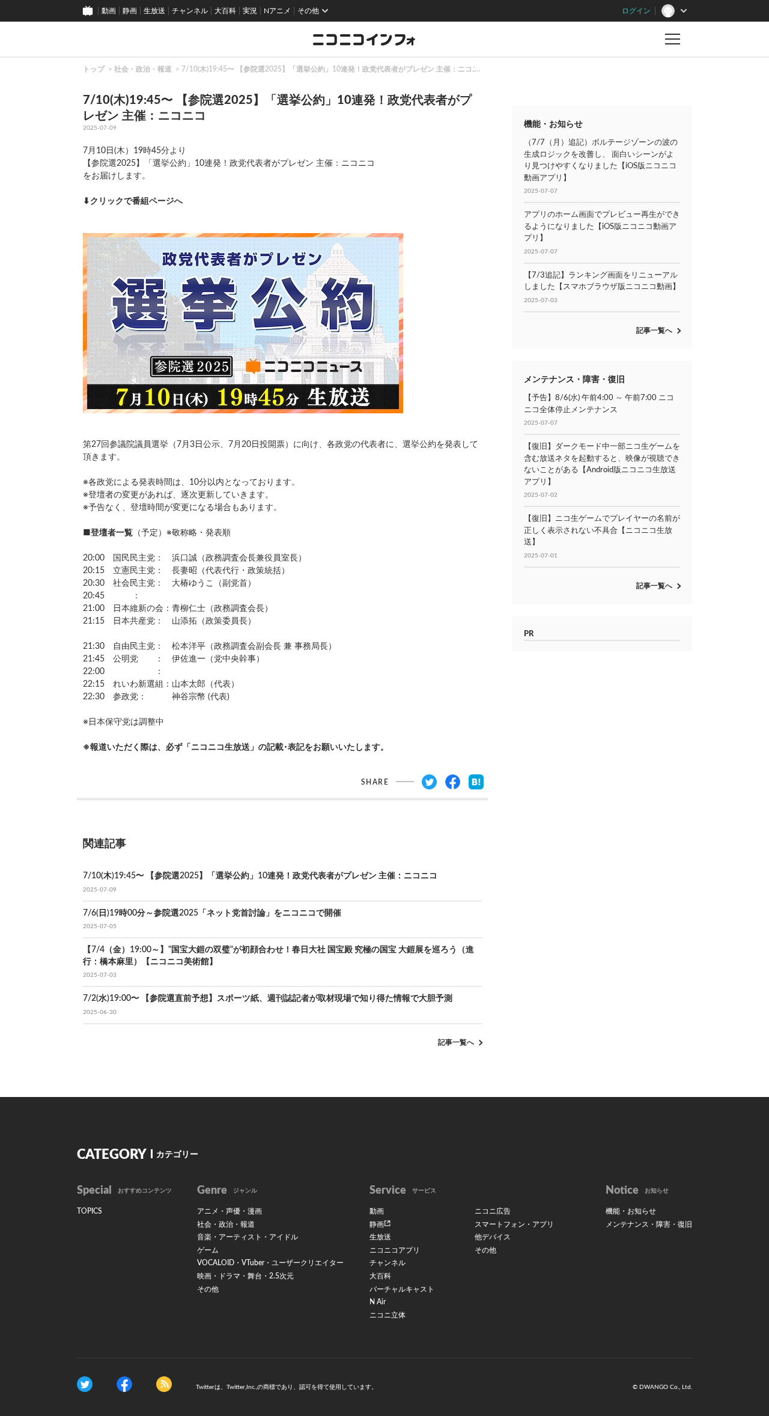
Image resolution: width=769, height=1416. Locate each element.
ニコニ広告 (493, 1211)
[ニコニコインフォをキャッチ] (164, 1384)
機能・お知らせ (631, 1211)
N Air (377, 1301)
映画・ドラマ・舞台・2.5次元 (245, 1276)
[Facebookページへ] (124, 1384)
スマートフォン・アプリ (514, 1224)
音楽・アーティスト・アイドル (247, 1237)
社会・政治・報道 (143, 69)
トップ (94, 69)
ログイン (636, 10)
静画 (130, 10)
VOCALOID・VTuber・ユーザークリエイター (270, 1262)
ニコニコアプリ (394, 1250)
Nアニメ (277, 10)
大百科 (225, 10)
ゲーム (208, 1250)
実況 (250, 10)
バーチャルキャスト (401, 1289)
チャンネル (190, 10)
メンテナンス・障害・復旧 (649, 1224)
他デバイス (493, 1237)
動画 (109, 10)
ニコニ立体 (387, 1315)
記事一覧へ (456, 1042)
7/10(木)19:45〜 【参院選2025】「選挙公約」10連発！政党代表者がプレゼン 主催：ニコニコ (334, 69)
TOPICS (89, 1211)
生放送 (154, 10)
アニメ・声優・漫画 (229, 1211)
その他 (208, 1289)
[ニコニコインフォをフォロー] (85, 1384)
